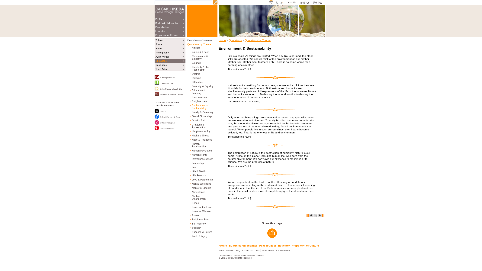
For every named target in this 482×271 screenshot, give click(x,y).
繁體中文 (304, 2)
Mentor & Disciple (201, 188)
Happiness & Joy (201, 131)
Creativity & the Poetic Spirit (200, 68)
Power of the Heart (202, 207)
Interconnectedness (202, 159)
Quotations (161, 61)
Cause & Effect (200, 52)
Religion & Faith (200, 219)
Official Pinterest (167, 128)
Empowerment (199, 97)
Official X (164, 111)
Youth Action (162, 69)
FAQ (238, 250)
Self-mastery (199, 223)
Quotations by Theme (199, 44)
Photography (162, 52)
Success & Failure (202, 232)
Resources (161, 65)
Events (159, 48)
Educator (160, 31)
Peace (195, 203)
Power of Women (201, 211)
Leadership (198, 163)
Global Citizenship (202, 116)
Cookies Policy (283, 250)
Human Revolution (202, 150)
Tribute (159, 40)
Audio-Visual (162, 57)
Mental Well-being (201, 184)
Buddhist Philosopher (166, 23)
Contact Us (247, 250)
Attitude (196, 48)
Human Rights (199, 155)
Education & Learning (198, 91)
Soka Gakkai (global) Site (171, 89)
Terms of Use (268, 250)
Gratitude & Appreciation (198, 126)
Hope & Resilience (202, 140)
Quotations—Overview (199, 40)
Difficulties (197, 82)
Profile (158, 19)
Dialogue (196, 78)
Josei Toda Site (166, 83)
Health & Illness (200, 135)
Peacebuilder (162, 27)
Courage (196, 63)
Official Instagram (167, 123)
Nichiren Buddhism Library (171, 95)
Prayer (195, 215)
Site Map (230, 250)
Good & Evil (198, 120)
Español (292, 2)
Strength (196, 228)
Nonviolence (198, 192)
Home (222, 40)
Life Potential (199, 175)
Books (159, 44)
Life (194, 167)
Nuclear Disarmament (199, 197)
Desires (196, 74)
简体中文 (317, 2)
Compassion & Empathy (200, 57)
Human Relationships (199, 145)
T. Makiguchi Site (167, 78)
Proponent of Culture (166, 35)
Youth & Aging (199, 236)
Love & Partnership (202, 179)
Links (257, 250)
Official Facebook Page (170, 117)
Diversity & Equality (203, 86)
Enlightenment (199, 101)
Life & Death (198, 171)
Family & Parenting (202, 112)
